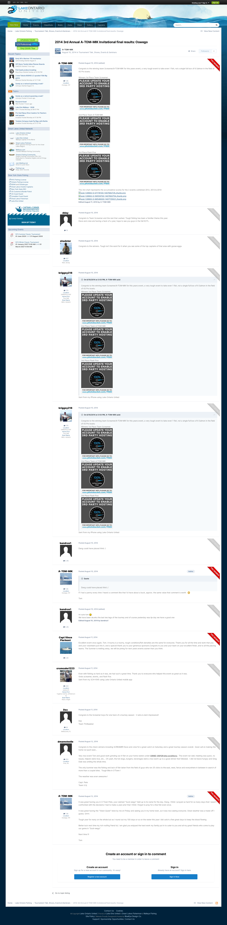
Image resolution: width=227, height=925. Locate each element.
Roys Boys (19, 72)
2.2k (67, 658)
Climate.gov (23, 184)
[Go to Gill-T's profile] (11, 108)
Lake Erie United (22, 138)
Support (95, 919)
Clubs (70, 25)
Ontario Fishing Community (26, 155)
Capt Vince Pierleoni (65, 639)
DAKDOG (19, 66)
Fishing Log (20, 168)
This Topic (206, 25)
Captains (101, 25)
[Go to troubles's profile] (11, 114)
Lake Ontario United (23, 133)
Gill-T (17, 109)
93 (67, 727)
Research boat (21, 102)
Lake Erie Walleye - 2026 (25, 107)
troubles (18, 117)
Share (192, 51)
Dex (65, 709)
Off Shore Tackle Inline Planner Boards (30, 64)
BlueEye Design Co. (133, 916)
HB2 (17, 104)
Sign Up (215, 3)
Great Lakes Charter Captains (22, 187)
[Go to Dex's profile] (66, 717)
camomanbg (20, 61)
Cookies (119, 911)
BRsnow (18, 80)
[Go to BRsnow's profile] (11, 77)
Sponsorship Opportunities (112, 919)
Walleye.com (20, 150)
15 (67, 230)
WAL (22, 2)
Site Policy (90, 916)
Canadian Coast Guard (19, 196)
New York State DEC (18, 189)
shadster (65, 241)
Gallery (90, 25)
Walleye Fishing (150, 913)
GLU (26, 2)
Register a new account (97, 877)
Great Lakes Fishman (23, 143)
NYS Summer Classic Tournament (28, 234)
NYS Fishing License (18, 180)
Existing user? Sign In (200, 3)
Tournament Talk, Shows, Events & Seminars (98, 52)
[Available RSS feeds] (216, 903)
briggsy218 (65, 272)
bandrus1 (65, 543)
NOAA (13, 184)
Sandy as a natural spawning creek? (29, 84)
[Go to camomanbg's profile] (11, 60)
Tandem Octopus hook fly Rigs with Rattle (32, 121)
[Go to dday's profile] (66, 220)
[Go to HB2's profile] (11, 103)
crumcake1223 (65, 668)
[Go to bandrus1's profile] (66, 551)
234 (66, 686)
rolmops (18, 86)
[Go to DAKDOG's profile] (11, 65)
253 (66, 759)
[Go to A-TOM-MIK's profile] (58, 51)
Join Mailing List (22, 163)
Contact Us (109, 911)
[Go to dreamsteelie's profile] (66, 749)
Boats (60, 25)
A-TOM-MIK (67, 49)
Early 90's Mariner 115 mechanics (28, 58)
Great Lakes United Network (20, 129)
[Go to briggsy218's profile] (66, 280)
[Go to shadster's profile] (66, 248)
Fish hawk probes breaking (26, 70)
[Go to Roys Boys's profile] (11, 71)
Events (36, 25)
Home (25, 25)
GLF (18, 2)
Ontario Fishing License (19, 182)
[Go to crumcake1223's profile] (66, 676)
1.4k (66, 81)
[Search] (216, 25)
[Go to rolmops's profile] (11, 85)
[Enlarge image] (189, 592)
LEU (14, 2)
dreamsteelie (65, 741)
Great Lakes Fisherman (19, 199)
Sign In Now (174, 877)
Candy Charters (17, 218)
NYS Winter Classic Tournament (27, 242)
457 (66, 258)
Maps (79, 25)
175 (66, 290)
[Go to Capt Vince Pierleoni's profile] (66, 648)
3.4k (67, 561)
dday (65, 212)
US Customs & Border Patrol (21, 191)
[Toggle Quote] (82, 280)
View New (14, 25)
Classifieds (48, 25)
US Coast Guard (17, 194)
